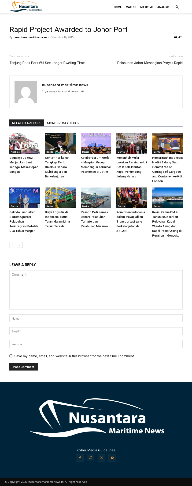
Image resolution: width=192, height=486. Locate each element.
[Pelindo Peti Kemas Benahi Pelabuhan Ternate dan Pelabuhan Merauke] (96, 198)
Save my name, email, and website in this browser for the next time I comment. (74, 356)
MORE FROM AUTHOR (63, 123)
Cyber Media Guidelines (96, 450)
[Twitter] (101, 458)
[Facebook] (80, 458)
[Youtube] (112, 458)
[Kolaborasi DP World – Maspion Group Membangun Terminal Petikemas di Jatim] (96, 143)
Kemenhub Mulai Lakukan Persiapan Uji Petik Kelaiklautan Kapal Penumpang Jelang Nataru (131, 167)
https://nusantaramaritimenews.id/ (63, 91)
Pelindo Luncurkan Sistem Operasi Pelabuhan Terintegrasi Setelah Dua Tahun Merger (23, 221)
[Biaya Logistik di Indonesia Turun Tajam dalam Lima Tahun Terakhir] (60, 198)
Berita (49, 151)
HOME (118, 7)
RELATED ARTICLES (26, 123)
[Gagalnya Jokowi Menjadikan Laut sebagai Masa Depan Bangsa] (24, 143)
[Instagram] (90, 457)
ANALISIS (163, 7)
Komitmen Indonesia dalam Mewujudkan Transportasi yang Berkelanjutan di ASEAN (130, 221)
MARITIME (146, 7)
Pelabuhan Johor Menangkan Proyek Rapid (150, 63)
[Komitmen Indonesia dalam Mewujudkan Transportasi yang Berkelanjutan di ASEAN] (131, 198)
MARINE (131, 7)
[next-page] (20, 245)
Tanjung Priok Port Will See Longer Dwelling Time (47, 63)
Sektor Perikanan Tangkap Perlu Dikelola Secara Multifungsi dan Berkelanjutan (57, 167)
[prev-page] (12, 245)
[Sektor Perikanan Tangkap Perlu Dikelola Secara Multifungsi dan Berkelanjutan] (60, 143)
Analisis (15, 151)
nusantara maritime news (30, 37)
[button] (177, 7)
